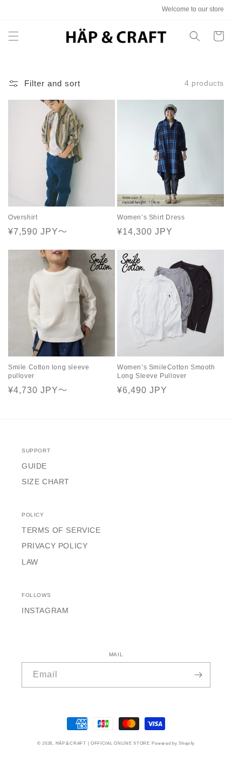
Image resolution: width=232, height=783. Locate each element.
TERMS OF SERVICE (61, 530)
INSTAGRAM (45, 610)
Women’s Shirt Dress (151, 217)
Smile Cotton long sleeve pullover (48, 371)
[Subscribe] (198, 675)
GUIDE (34, 466)
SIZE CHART (46, 481)
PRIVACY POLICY (54, 545)
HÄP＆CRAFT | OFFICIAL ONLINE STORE (103, 743)
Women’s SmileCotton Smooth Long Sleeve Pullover (166, 371)
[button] (13, 36)
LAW (30, 562)
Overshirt (22, 217)
